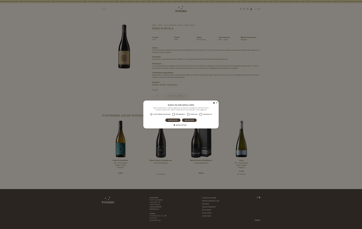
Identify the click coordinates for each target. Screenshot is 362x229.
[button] (181, 125)
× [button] (216, 102)
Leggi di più (203, 110)
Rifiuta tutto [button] (189, 120)
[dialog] (181, 115)
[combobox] (214, 103)
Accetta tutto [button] (173, 120)
